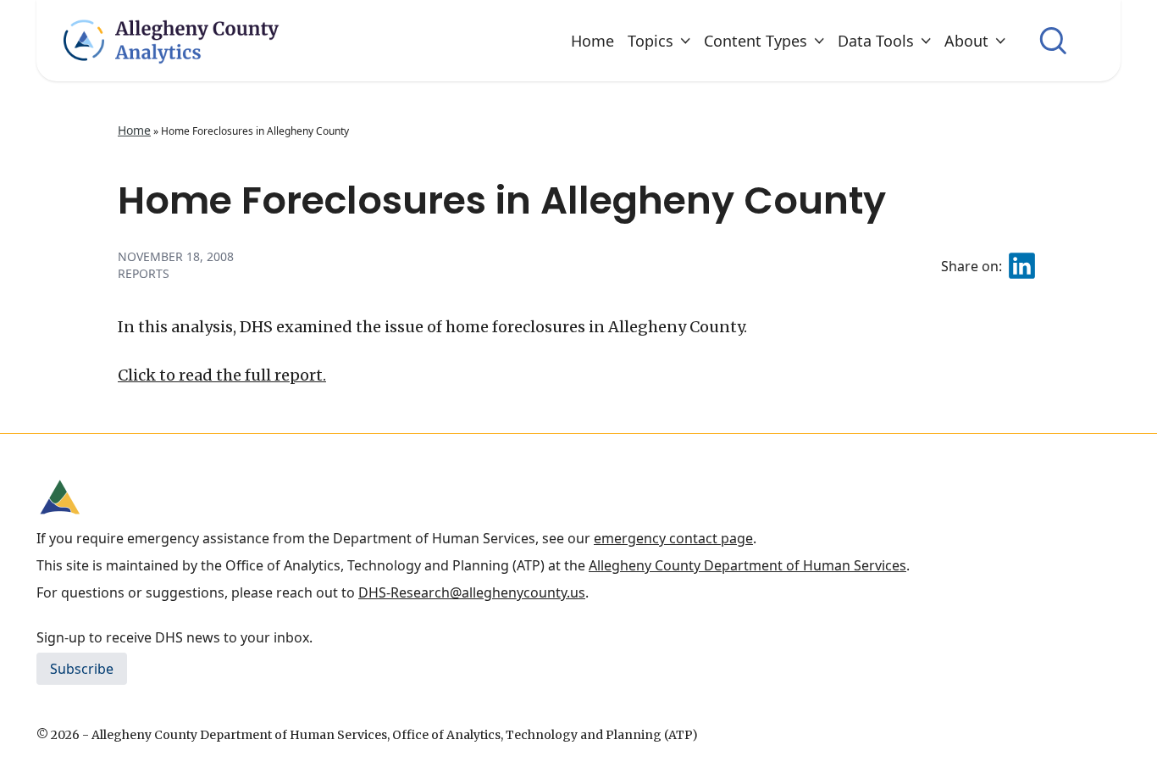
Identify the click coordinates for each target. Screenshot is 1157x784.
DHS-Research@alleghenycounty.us (471, 592)
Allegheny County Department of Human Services (747, 565)
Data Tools (876, 41)
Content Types (755, 41)
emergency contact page (673, 538)
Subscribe (81, 668)
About (966, 41)
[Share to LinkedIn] (1022, 265)
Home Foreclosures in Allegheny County (502, 200)
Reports (143, 273)
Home (592, 41)
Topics (650, 41)
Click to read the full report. (222, 375)
